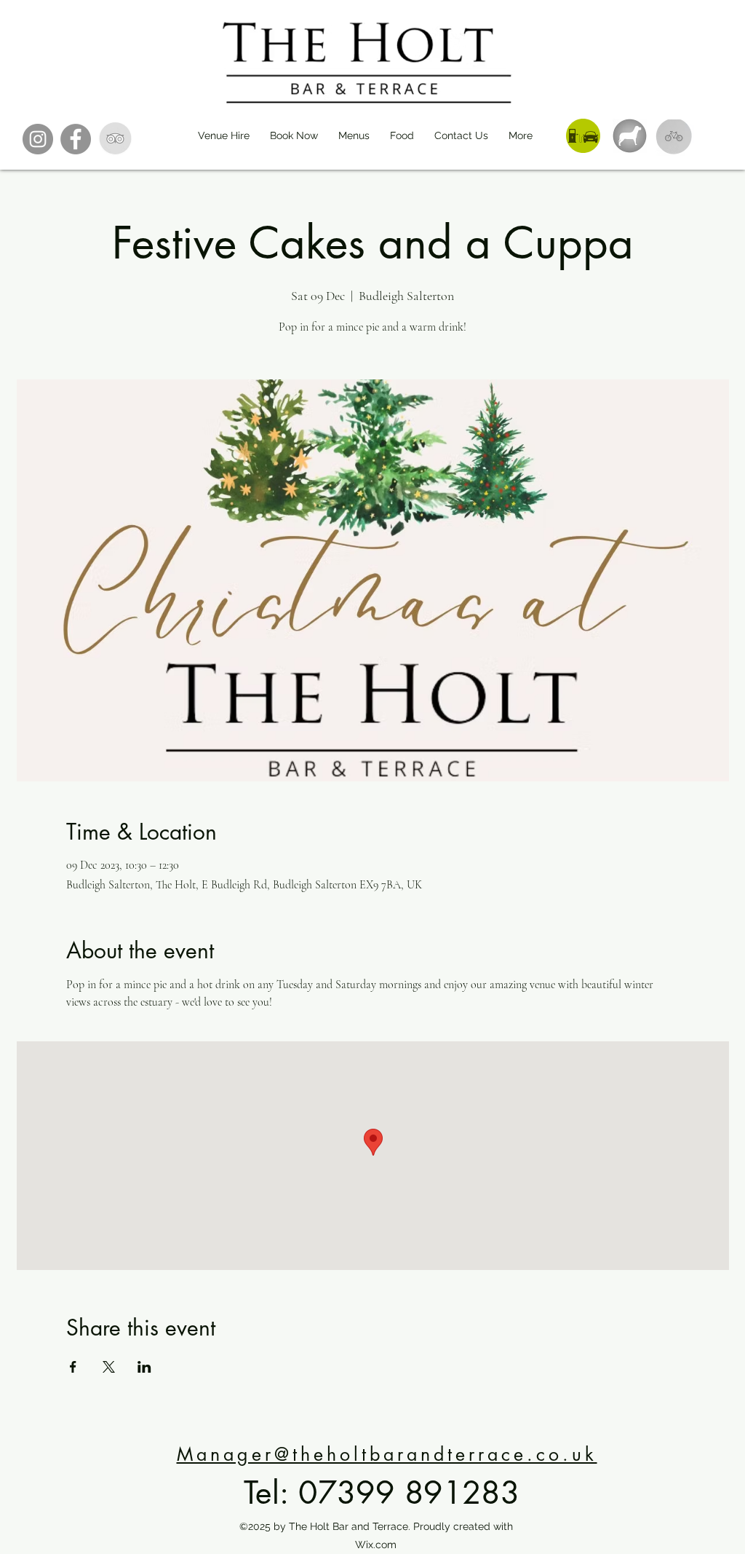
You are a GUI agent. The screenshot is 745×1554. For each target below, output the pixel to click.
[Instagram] (38, 139)
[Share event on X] (109, 1367)
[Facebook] (75, 139)
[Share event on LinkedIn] (144, 1367)
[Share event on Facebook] (73, 1367)
